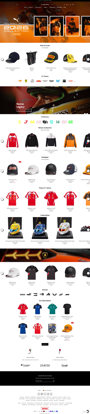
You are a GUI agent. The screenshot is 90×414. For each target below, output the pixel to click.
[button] (87, 411)
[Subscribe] (76, 404)
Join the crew (67, 407)
